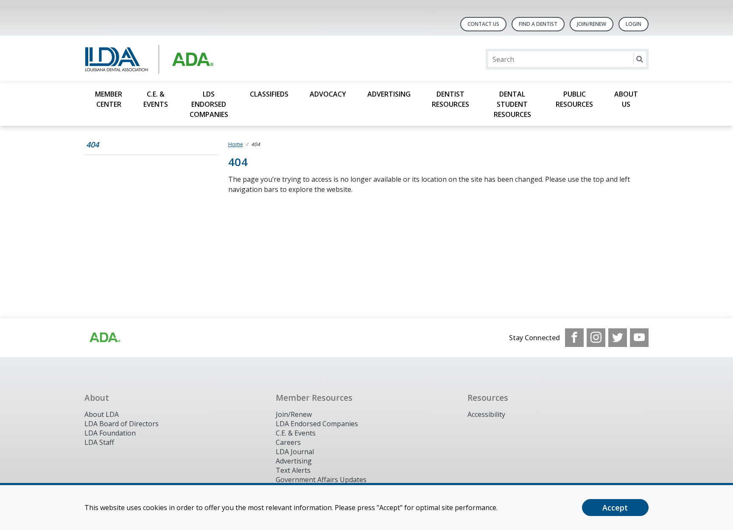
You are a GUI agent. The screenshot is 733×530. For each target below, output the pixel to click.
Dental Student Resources (512, 104)
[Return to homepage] (194, 59)
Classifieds (269, 94)
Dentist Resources (450, 99)
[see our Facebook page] (574, 337)
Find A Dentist (538, 24)
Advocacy (328, 94)
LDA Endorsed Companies (317, 423)
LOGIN (633, 24)
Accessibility (486, 414)
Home (235, 144)
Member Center (108, 99)
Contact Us (483, 24)
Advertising (389, 94)
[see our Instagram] (596, 337)
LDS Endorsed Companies (209, 104)
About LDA (101, 414)
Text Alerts (293, 470)
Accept (615, 507)
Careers (288, 442)
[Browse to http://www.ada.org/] (104, 337)
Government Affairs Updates (321, 479)
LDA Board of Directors (121, 423)
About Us (626, 99)
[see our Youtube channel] (639, 337)
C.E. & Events (155, 99)
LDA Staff (99, 442)
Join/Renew (591, 24)
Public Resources (574, 99)
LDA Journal (295, 451)
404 (92, 144)
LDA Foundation (110, 433)
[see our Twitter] (617, 337)
